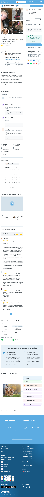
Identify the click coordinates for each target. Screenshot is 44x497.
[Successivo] (16, 314)
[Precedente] (8, 314)
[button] (34, 39)
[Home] (1, 410)
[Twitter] (26, 487)
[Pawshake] (4, 2)
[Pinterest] (29, 487)
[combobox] (12, 164)
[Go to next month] (19, 167)
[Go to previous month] (17, 167)
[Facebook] (23, 487)
